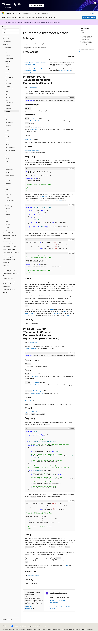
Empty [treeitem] (7, 91)
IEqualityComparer (38, 391)
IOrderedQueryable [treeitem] (8, 257)
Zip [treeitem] (6, 230)
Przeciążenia (83, 33)
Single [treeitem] (7, 172)
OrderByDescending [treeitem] (11, 147)
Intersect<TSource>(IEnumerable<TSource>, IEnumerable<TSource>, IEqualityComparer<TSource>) (35, 70)
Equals (60, 201)
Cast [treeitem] (7, 64)
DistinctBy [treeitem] (8, 83)
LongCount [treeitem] (8, 125)
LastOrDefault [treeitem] (9, 122)
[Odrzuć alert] (95, 3)
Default (52, 309)
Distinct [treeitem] (7, 80)
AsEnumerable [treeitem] (9, 58)
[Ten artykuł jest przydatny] (80, 51)
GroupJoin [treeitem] (8, 108)
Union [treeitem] (7, 221)
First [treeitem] (7, 100)
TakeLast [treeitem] (8, 192)
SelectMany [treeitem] (8, 167)
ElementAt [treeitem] (8, 86)
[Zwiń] (19, 27)
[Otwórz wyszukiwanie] (90, 13)
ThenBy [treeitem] (7, 197)
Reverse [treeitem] (8, 161)
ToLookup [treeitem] (8, 214)
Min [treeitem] (7, 133)
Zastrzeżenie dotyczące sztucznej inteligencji (13, 629)
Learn (24, 28)
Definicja (82, 31)
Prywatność (56, 629)
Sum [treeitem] (7, 186)
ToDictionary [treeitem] (9, 206)
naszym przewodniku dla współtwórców (31, 606)
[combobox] (10, 30)
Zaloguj (94, 13)
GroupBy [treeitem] (8, 105)
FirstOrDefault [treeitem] (9, 103)
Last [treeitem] (7, 119)
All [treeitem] (6, 50)
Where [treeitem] (7, 227)
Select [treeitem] (7, 164)
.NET (29, 28)
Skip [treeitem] (7, 178)
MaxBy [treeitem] (7, 130)
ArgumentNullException (32, 150)
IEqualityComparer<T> (65, 70)
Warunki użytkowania (87, 629)
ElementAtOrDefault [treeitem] (11, 89)
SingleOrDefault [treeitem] (10, 175)
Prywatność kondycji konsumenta (70, 629)
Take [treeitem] (7, 189)
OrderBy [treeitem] (8, 144)
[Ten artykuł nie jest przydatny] (81, 51)
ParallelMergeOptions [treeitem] (8, 283)
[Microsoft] (3, 13)
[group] (50, 100)
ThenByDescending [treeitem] (10, 200)
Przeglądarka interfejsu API (39, 28)
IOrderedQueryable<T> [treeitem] (9, 259)
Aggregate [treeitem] (8, 47)
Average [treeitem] (8, 61)
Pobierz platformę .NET (89, 17)
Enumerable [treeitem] (7, 41)
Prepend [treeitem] (8, 153)
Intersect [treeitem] (8, 111)
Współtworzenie (47, 629)
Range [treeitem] (7, 155)
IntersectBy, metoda (33, 575)
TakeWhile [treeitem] (8, 194)
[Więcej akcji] (73, 28)
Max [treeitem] (7, 128)
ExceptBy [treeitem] (8, 97)
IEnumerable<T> (34, 121)
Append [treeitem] (8, 55)
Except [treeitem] (7, 94)
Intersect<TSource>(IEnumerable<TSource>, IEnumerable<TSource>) (86, 36)
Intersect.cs (32, 87)
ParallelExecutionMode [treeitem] (9, 281)
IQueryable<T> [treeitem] (7, 265)
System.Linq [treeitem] (6, 36)
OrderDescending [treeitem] (10, 150)
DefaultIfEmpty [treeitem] (9, 78)
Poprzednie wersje (31, 629)
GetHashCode (53, 201)
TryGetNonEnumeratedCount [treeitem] (12, 218)
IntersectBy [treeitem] (8, 114)
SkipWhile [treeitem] (8, 183)
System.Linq (35, 42)
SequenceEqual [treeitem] (9, 169)
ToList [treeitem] (7, 211)
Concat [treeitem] (7, 69)
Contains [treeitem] (8, 72)
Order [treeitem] (7, 142)
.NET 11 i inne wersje (32, 323)
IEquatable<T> (44, 196)
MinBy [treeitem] (7, 136)
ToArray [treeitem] (7, 203)
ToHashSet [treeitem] (8, 208)
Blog (39, 629)
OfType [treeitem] (7, 139)
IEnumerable (34, 118)
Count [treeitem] (7, 75)
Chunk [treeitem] (7, 66)
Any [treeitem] (6, 52)
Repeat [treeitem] (7, 158)
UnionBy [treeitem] (8, 224)
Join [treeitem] (6, 116)
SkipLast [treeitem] (8, 180)
